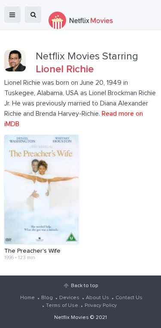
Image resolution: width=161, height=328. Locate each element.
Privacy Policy (101, 305)
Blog (47, 297)
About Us (97, 297)
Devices (69, 297)
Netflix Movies (71, 317)
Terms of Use (62, 305)
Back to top (84, 285)
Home (27, 297)
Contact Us (129, 297)
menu (12, 14)
